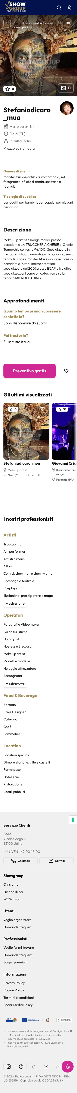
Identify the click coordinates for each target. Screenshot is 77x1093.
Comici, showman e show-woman (28, 573)
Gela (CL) (17, 133)
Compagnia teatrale (18, 581)
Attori (7, 566)
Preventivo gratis (29, 370)
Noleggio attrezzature (19, 668)
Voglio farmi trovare (18, 947)
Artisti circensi (14, 559)
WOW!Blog (11, 899)
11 (69, 87)
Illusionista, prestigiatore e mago (28, 595)
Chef (7, 726)
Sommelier (11, 734)
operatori (36, 23)
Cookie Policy (13, 990)
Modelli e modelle (16, 661)
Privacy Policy (14, 983)
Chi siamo (10, 884)
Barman (9, 705)
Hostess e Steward (17, 646)
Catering (10, 719)
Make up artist (14, 654)
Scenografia (12, 676)
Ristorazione (12, 784)
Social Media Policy (18, 1005)
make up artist (22, 27)
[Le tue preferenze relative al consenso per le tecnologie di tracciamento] (73, 820)
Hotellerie (11, 777)
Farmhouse (12, 769)
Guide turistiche (15, 632)
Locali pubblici (14, 791)
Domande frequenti (18, 927)
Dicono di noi (13, 892)
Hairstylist (11, 639)
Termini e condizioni (18, 997)
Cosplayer (11, 588)
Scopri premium (15, 962)
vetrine (24, 23)
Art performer (14, 551)
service (49, 23)
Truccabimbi (12, 544)
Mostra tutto (15, 603)
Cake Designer (14, 712)
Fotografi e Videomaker (21, 624)
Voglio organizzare (17, 920)
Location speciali (16, 755)
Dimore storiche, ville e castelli (26, 762)
